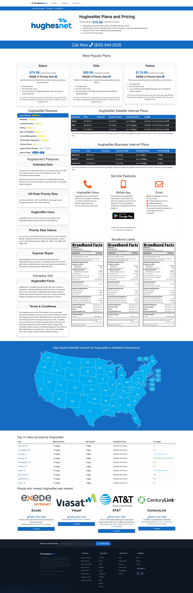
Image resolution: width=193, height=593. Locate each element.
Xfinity (101, 561)
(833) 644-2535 (96, 44)
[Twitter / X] (142, 573)
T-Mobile (101, 577)
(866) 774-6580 (44, 148)
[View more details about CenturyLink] (157, 499)
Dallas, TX (22, 470)
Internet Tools (123, 561)
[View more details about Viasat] (76, 499)
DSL (115, 524)
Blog (120, 558)
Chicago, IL (22, 454)
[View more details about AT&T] (116, 499)
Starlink (101, 587)
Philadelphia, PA (24, 462)
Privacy (42, 574)
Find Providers (104, 543)
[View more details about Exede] (36, 499)
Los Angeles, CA (24, 450)
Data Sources (123, 567)
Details (37, 529)
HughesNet (102, 574)
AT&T (100, 564)
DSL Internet (84, 570)
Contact (138, 564)
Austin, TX (22, 483)
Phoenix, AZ (22, 466)
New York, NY (23, 446)
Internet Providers (86, 558)
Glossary (121, 564)
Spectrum (102, 567)
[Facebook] (138, 573)
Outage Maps (122, 570)
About (138, 558)
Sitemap (121, 574)
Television (120, 524)
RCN (100, 580)
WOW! (101, 583)
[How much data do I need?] (56, 76)
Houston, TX (22, 458)
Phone (42, 152)
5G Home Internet (86, 564)
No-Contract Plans (86, 580)
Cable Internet (85, 567)
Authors (138, 561)
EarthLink (101, 558)
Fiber (111, 524)
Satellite (35, 152)
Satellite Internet (86, 577)
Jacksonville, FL (24, 479)
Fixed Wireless (167, 522)
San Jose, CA (23, 474)
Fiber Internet (85, 561)
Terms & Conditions (50, 574)
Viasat (101, 570)
